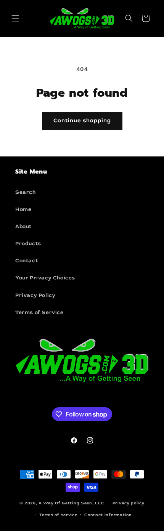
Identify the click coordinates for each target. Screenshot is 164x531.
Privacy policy (129, 503)
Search (25, 192)
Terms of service (58, 514)
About (23, 226)
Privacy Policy (35, 295)
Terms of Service (39, 312)
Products (28, 243)
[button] (15, 18)
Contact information (108, 514)
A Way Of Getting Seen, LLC (71, 503)
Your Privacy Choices (45, 277)
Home (23, 209)
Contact (26, 260)
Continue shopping (82, 120)
